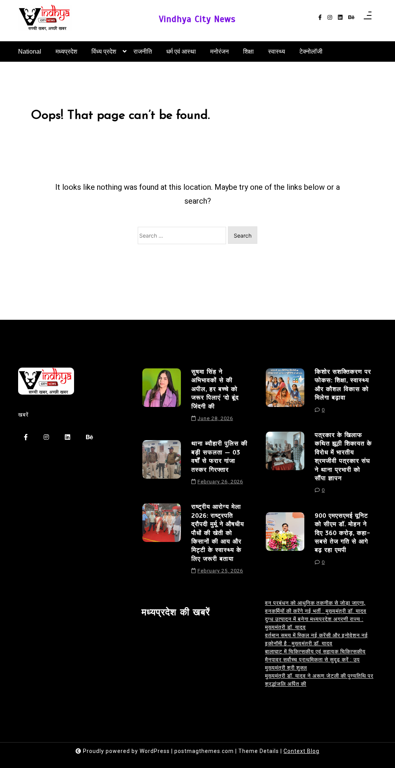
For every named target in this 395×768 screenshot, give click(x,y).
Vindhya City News (197, 19)
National (29, 51)
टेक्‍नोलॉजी (310, 51)
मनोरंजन (219, 51)
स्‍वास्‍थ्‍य (276, 51)
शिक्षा (248, 51)
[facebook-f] (320, 18)
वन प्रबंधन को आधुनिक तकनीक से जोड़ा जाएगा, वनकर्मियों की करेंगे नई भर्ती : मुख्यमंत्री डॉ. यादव (315, 607)
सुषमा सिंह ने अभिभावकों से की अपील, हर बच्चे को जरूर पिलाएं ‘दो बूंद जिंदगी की (215, 389)
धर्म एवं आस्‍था (181, 51)
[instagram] (329, 18)
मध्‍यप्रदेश (66, 51)
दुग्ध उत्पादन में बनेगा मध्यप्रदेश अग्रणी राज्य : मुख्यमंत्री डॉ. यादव (314, 623)
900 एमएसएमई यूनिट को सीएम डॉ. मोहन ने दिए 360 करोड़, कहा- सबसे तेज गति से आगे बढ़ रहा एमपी (342, 533)
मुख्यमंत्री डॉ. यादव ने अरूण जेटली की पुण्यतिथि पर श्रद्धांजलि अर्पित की (319, 680)
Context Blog (301, 751)
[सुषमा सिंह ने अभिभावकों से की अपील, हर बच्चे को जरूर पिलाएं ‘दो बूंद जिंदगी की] (161, 397)
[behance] (351, 18)
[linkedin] (340, 18)
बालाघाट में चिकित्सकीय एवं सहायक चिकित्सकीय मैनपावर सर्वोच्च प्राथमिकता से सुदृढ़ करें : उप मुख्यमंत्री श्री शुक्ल (315, 659)
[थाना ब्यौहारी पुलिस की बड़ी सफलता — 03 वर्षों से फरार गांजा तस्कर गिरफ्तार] (161, 465)
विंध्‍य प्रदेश (103, 51)
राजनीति (142, 51)
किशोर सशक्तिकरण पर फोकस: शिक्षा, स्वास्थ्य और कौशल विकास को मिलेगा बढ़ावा (343, 385)
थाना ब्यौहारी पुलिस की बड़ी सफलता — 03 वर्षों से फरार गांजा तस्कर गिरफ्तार (219, 456)
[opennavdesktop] (367, 18)
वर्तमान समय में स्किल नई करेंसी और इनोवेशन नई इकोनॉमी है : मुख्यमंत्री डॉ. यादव (316, 639)
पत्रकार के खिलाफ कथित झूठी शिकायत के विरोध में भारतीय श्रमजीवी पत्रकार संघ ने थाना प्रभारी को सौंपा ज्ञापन (343, 456)
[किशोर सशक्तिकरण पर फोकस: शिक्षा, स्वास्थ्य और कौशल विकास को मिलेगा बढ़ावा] (285, 393)
